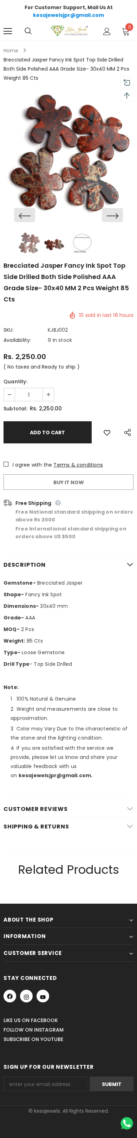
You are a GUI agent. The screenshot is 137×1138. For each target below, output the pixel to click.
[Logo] (69, 31)
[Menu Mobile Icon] (8, 31)
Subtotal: (15, 408)
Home (11, 50)
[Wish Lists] (107, 432)
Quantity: (15, 381)
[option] (68, 156)
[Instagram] (26, 996)
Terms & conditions (78, 464)
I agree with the (32, 464)
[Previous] (24, 215)
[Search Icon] (35, 31)
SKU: (9, 329)
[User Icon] (107, 31)
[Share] (125, 432)
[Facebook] (10, 996)
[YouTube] (43, 996)
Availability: (17, 340)
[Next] (112, 215)
